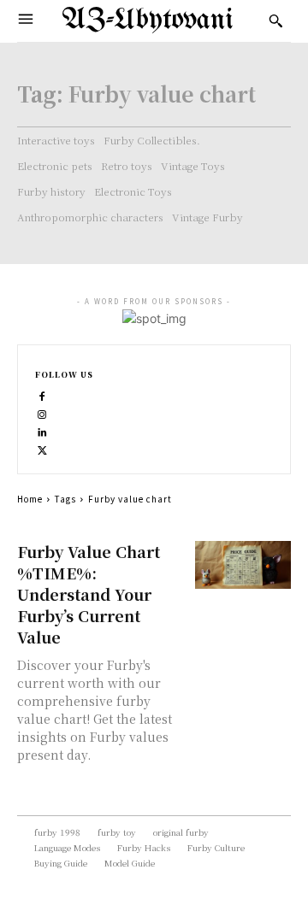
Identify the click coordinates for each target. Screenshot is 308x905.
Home (30, 498)
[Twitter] (42, 448)
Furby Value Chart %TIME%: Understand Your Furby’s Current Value (88, 594)
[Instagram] (42, 412)
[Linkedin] (42, 430)
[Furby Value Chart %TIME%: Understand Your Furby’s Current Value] (243, 565)
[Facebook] (42, 394)
